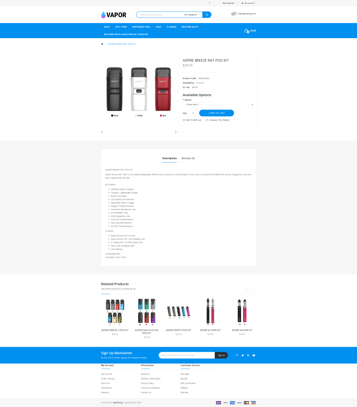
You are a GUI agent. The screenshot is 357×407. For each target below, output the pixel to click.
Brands (184, 378)
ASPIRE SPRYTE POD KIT (178, 330)
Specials (184, 392)
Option (188, 99)
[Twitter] (243, 355)
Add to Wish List (193, 120)
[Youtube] (254, 355)
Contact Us (146, 392)
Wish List (105, 383)
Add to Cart (217, 113)
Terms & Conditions (150, 387)
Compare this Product (219, 120)
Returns (105, 392)
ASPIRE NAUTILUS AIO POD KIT (147, 332)
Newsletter (106, 387)
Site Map (185, 373)
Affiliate (184, 387)
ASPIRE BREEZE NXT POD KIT (122, 44)
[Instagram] (248, 355)
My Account (106, 373)
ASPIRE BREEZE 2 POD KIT (115, 330)
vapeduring (118, 402)
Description (169, 158)
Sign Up (221, 355)
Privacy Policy (147, 383)
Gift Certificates (188, 383)
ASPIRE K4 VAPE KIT (242, 330)
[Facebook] (237, 355)
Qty (185, 113)
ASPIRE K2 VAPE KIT (210, 330)
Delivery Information (151, 378)
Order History (108, 378)
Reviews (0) (188, 158)
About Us (145, 373)
